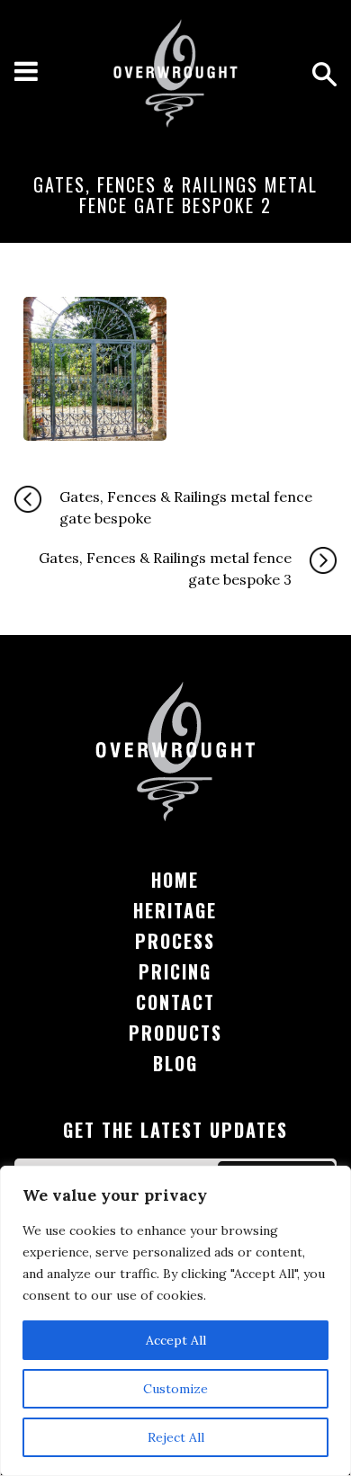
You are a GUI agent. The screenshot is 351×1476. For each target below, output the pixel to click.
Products (175, 1032)
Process (175, 941)
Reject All (176, 1437)
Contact (175, 1002)
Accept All (176, 1340)
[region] (175, 1321)
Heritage (175, 910)
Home (175, 879)
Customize (175, 1389)
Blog (175, 1063)
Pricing (175, 971)
